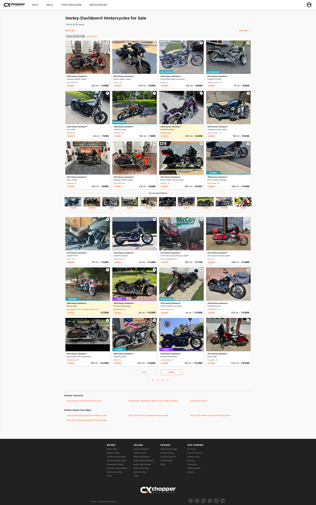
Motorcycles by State (116, 457)
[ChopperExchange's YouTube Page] (222, 500)
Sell (49, 4)
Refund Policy (140, 472)
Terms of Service (194, 453)
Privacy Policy (193, 457)
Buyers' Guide (113, 453)
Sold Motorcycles (141, 468)
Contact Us (192, 464)
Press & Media (193, 468)
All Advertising (166, 453)
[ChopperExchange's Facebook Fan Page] (190, 500)
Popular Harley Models (117, 468)
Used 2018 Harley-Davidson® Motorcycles (87, 415)
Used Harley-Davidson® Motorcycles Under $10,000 (153, 401)
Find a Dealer (166, 460)
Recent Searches (114, 472)
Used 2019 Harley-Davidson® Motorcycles (148, 415)
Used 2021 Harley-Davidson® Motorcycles (87, 420)
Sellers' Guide (140, 453)
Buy (35, 4)
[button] (74, 36)
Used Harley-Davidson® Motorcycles (84, 401)
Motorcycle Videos (115, 464)
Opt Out (191, 460)
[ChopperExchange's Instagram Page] (210, 500)
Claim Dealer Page (168, 449)
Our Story (191, 449)
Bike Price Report (142, 457)
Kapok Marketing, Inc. (109, 502)
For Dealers (71, 4)
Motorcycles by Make (116, 460)
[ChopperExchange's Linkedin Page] (203, 500)
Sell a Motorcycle (141, 449)
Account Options (168, 457)
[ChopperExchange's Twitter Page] (216, 500)
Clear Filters (91, 36)
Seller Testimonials (142, 464)
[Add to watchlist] (107, 42)
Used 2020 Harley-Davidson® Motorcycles (210, 415)
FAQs (109, 476)
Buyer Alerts (112, 449)
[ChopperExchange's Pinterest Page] (197, 500)
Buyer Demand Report (144, 460)
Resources (98, 4)
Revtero (190, 472)
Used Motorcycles (198, 401)
